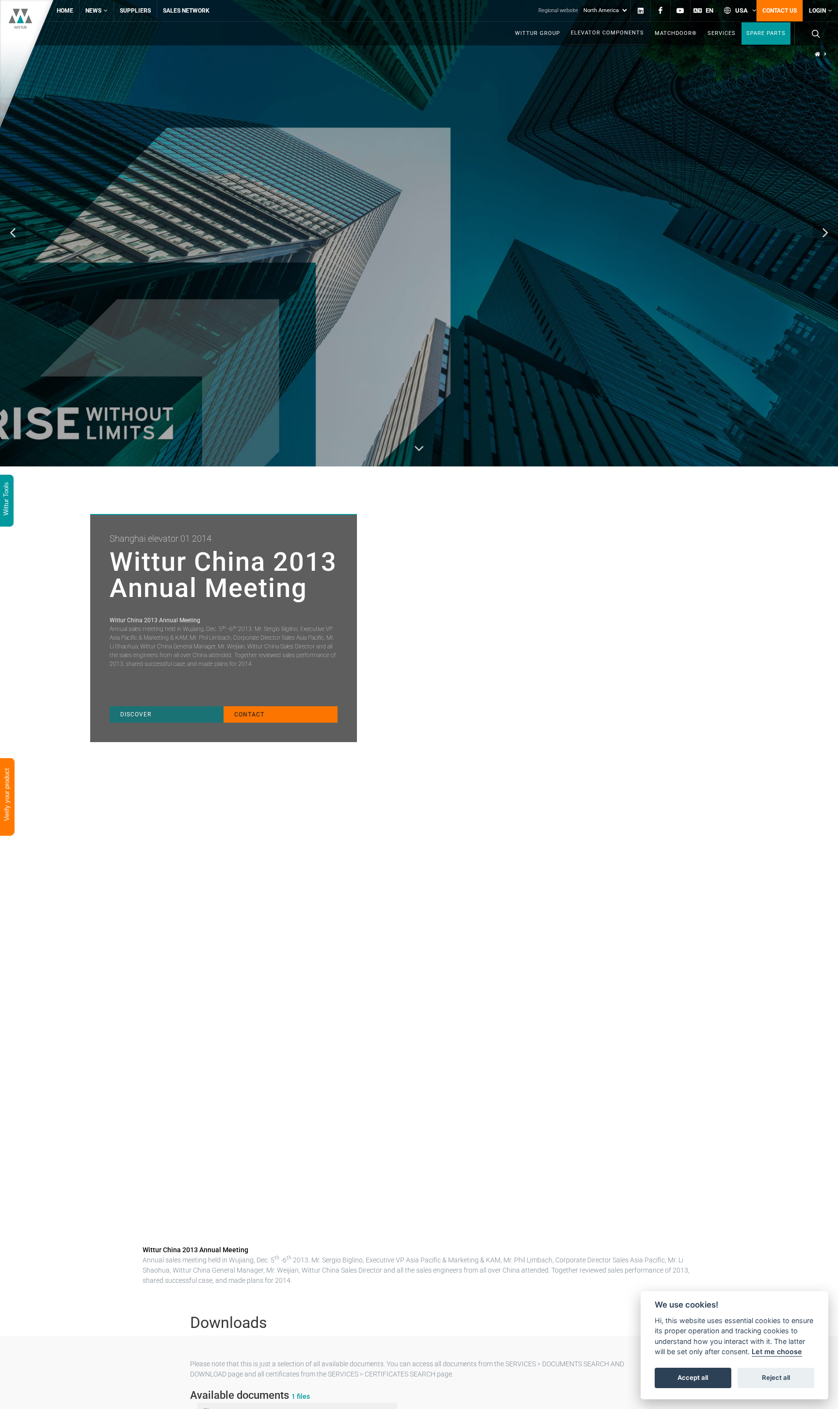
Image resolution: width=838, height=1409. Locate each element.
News (93, 10)
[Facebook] (660, 10)
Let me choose (777, 1352)
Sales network (186, 10)
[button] (12, 233)
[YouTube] (680, 10)
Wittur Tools (6, 499)
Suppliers (135, 10)
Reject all (776, 1378)
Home (65, 10)
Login (817, 10)
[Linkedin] (640, 10)
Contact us (779, 10)
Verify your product (7, 795)
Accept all (692, 1378)
